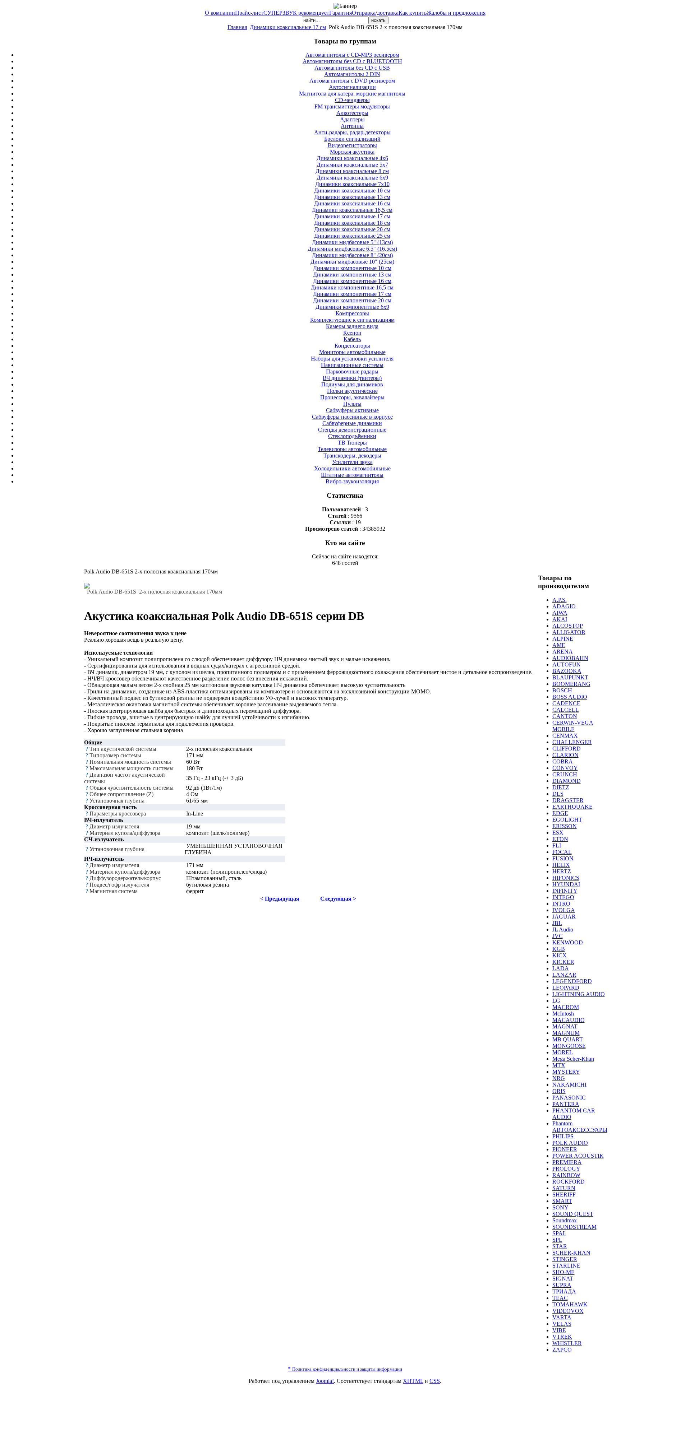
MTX (558, 1065)
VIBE (559, 1330)
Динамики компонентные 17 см (352, 294)
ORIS (559, 1091)
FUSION (563, 858)
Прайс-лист (249, 13)
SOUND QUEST (572, 1214)
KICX (559, 955)
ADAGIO (564, 606)
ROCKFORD (568, 1182)
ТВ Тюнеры (352, 443)
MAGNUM (566, 1033)
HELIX (561, 865)
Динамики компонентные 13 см (352, 274)
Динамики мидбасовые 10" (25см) (352, 262)
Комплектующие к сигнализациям (352, 320)
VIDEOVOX (568, 1311)
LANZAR (564, 975)
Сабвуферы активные (352, 410)
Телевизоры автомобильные (352, 449)
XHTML (413, 1381)
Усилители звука (352, 462)
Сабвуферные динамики (352, 423)
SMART (562, 1201)
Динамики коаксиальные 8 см (352, 171)
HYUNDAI (566, 884)
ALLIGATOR (568, 632)
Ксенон (352, 333)
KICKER (563, 962)
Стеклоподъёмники (352, 436)
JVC (557, 936)
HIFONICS (565, 878)
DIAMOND (566, 781)
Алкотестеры (352, 113)
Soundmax (564, 1220)
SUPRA (561, 1285)
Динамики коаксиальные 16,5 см (352, 210)
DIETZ (560, 787)
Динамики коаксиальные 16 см (352, 203)
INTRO (561, 904)
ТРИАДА (564, 1291)
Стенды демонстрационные (352, 430)
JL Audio (562, 929)
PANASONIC (569, 1098)
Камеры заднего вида (352, 326)
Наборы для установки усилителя (352, 358)
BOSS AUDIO (569, 697)
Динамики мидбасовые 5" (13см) (352, 242)
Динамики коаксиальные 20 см (352, 229)
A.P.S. (559, 600)
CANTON (564, 716)
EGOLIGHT (567, 820)
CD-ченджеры (352, 100)
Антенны (352, 126)
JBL (557, 923)
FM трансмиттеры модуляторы (352, 106)
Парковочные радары (352, 371)
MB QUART (567, 1039)
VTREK (562, 1337)
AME (558, 645)
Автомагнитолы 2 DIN (352, 74)
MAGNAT (565, 1026)
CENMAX (565, 736)
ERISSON (564, 826)
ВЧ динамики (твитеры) (352, 378)
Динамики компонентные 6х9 (352, 307)
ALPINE (562, 639)
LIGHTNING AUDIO (578, 994)
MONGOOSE (569, 1046)
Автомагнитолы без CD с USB (352, 68)
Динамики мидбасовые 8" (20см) (352, 255)
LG (556, 1001)
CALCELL (565, 710)
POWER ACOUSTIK (578, 1156)
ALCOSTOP (567, 626)
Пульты (352, 404)
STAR (559, 1246)
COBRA (562, 761)
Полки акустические (352, 391)
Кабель (352, 339)
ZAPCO (562, 1350)
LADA (560, 968)
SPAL (559, 1233)
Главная (237, 27)
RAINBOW (566, 1175)
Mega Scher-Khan (573, 1059)
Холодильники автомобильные (352, 468)
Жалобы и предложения (456, 13)
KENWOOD (567, 942)
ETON (560, 839)
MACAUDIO (568, 1020)
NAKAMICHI (569, 1085)
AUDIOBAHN (570, 658)
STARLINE (566, 1266)
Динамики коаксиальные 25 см (352, 236)
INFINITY (565, 891)
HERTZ (561, 871)
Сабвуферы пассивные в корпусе (352, 417)
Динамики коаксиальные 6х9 (352, 178)
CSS (434, 1381)
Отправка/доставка (375, 13)
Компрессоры (352, 313)
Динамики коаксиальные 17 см (288, 27)
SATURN (563, 1188)
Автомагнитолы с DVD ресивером (352, 81)
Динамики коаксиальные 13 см (352, 197)
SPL (557, 1240)
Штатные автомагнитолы (352, 475)
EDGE (560, 813)
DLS (558, 794)
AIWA (559, 613)
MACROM (565, 1007)
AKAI (559, 619)
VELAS (561, 1324)
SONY (560, 1207)
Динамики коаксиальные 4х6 (352, 158)
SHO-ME (563, 1272)
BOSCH (562, 690)
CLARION (565, 755)
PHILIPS (563, 1136)
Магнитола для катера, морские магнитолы (352, 93)
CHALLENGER (572, 742)
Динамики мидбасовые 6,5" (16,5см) (352, 249)
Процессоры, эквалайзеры (352, 397)
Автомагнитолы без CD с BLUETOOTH (352, 61)
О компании (220, 13)
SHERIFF (564, 1194)
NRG (558, 1078)
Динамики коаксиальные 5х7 (352, 165)
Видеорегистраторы (352, 145)
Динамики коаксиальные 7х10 (352, 184)
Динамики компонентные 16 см (352, 281)
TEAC (560, 1298)
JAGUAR (564, 917)
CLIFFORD (566, 748)
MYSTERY (566, 1072)
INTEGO (563, 897)
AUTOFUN (566, 664)
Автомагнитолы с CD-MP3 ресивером (352, 55)
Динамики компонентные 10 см (352, 268)
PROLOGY (566, 1169)
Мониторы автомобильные (352, 352)
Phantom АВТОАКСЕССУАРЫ (579, 1126)
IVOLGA (563, 910)
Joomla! (325, 1381)
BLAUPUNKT (570, 677)
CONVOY (565, 768)
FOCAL (562, 852)
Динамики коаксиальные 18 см (352, 223)
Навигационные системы (352, 365)
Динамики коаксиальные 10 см (352, 190)
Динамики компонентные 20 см (352, 300)
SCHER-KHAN (571, 1253)
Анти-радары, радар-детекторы (352, 132)
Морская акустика (352, 152)
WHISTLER (567, 1343)
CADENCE (566, 703)
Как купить (413, 13)
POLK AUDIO (570, 1143)
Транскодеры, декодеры (352, 455)
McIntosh (563, 1013)
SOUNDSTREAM (574, 1227)
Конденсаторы (352, 346)
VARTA (561, 1317)
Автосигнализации (352, 87)
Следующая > (338, 899)
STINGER (564, 1259)
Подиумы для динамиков (352, 384)
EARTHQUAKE (572, 807)
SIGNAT (562, 1278)
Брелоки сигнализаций (352, 139)
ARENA (562, 652)
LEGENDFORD (572, 981)
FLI (556, 845)
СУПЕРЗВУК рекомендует (296, 13)
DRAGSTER (568, 800)
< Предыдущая (279, 899)
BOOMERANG (571, 684)
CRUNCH (564, 774)
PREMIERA (567, 1162)
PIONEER (564, 1149)
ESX (558, 832)
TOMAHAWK (570, 1304)
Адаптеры (352, 119)
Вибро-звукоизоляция (352, 481)
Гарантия (340, 13)
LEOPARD (565, 988)
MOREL (562, 1052)
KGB (558, 949)
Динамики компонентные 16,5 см (352, 287)
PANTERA (565, 1104)
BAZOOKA (566, 671)
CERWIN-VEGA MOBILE (572, 726)
